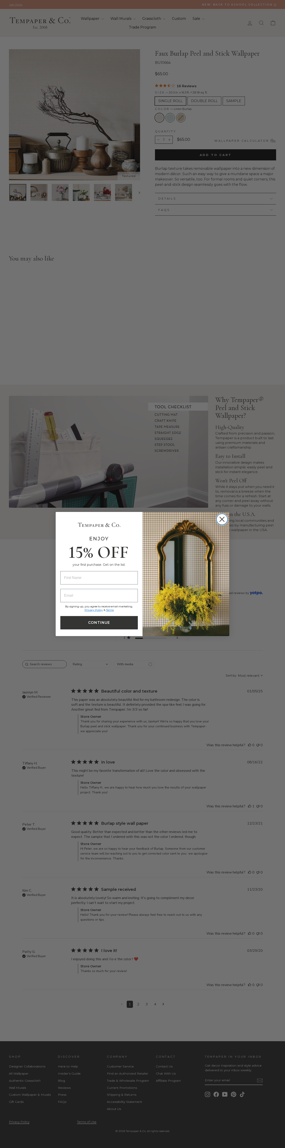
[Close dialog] (222, 519)
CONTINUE (99, 622)
